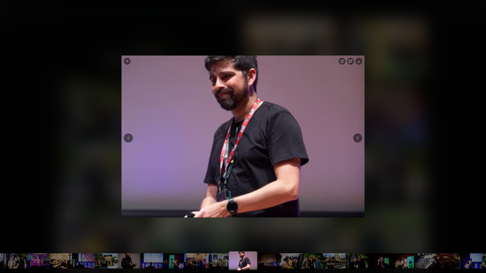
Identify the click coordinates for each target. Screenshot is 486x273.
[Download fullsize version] (358, 61)
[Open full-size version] (342, 61)
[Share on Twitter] (350, 61)
